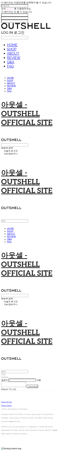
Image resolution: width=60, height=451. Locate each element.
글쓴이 (4, 380)
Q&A (10, 62)
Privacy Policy (6, 405)
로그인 (9, 8)
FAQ (10, 66)
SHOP (11, 49)
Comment (32, 386)
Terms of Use (6, 402)
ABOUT (13, 53)
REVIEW (13, 57)
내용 (38, 380)
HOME (12, 45)
